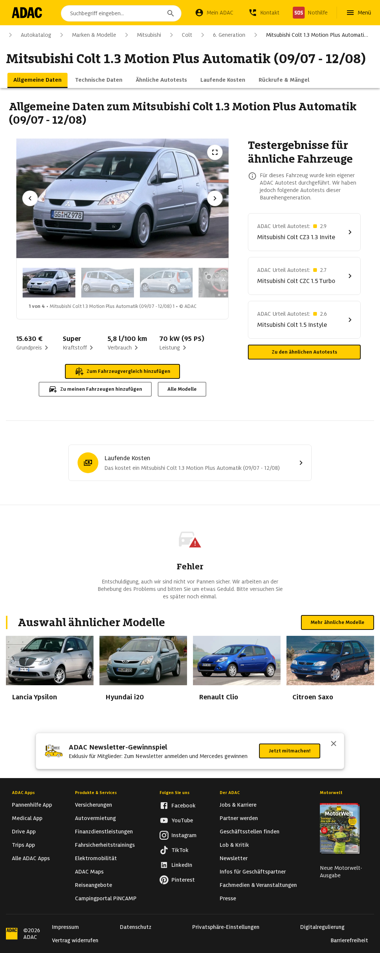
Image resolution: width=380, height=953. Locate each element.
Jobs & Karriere (238, 804)
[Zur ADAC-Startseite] (27, 13)
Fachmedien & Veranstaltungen (258, 885)
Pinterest (183, 879)
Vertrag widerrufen (75, 940)
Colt (187, 35)
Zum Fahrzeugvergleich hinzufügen (128, 371)
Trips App (23, 845)
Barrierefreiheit (349, 940)
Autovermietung (95, 818)
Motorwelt (331, 792)
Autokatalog (36, 35)
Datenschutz (135, 927)
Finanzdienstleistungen (104, 831)
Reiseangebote (93, 885)
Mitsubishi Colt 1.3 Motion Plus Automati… (317, 35)
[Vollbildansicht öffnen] (215, 152)
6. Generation (229, 35)
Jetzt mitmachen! (290, 751)
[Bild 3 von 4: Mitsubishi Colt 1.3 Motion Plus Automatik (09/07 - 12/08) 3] (166, 282)
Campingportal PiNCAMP (106, 898)
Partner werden (239, 818)
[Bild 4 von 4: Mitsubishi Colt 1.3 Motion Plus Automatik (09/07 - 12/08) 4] (225, 282)
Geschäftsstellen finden (249, 831)
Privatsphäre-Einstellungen (225, 927)
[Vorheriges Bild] (30, 198)
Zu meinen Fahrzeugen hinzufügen (101, 389)
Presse (228, 898)
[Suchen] (171, 13)
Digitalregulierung (322, 927)
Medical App (27, 818)
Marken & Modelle (94, 35)
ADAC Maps (89, 871)
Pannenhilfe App (32, 804)
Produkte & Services (96, 792)
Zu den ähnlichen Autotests (304, 352)
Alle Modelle (182, 389)
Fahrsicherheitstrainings (105, 845)
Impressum (65, 927)
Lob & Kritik (234, 845)
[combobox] (121, 13)
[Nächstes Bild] (215, 198)
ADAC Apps (23, 792)
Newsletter (234, 858)
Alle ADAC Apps (31, 858)
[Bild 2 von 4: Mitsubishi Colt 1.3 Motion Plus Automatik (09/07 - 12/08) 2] (107, 282)
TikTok (180, 850)
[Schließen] (333, 744)
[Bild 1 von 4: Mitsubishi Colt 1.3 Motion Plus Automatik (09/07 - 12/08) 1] (49, 282)
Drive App (24, 831)
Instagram (184, 835)
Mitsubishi (149, 35)
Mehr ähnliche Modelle (337, 622)
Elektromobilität (96, 858)
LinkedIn (181, 865)
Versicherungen (93, 804)
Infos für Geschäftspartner (253, 871)
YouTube (182, 820)
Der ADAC (230, 792)
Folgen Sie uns (175, 792)
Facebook (183, 805)
